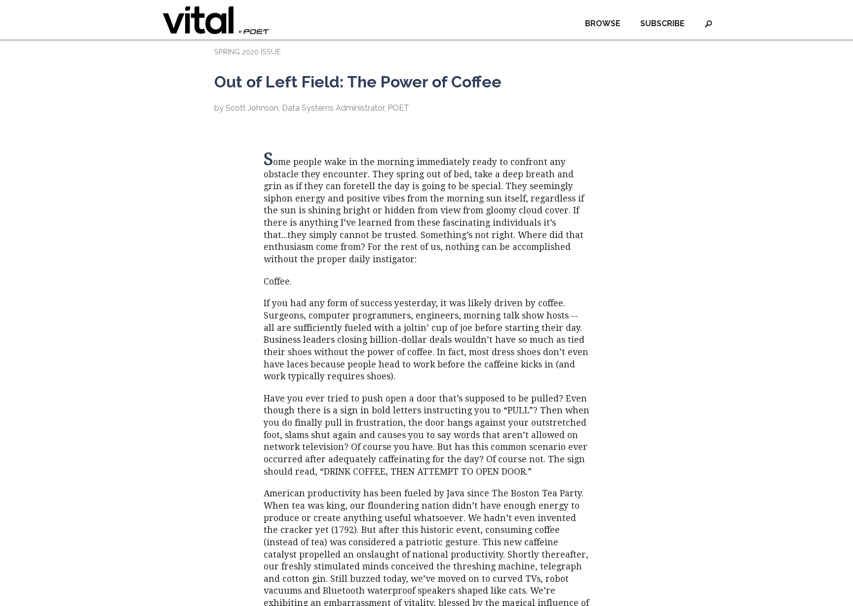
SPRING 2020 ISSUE (247, 51)
